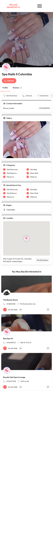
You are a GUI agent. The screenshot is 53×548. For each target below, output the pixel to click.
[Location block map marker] (26, 238)
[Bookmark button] (48, 310)
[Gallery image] (26, 139)
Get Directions (42, 260)
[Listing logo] (6, 67)
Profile (5, 88)
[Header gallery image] (26, 39)
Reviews (17, 88)
